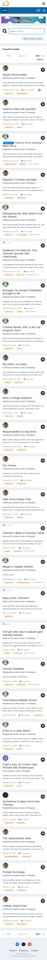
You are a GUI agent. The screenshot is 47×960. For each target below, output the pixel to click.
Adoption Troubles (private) (20, 179)
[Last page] (43, 56)
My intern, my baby (15, 364)
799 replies (28, 413)
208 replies (27, 194)
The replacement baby (17, 838)
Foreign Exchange (14, 872)
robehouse (7, 78)
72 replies (27, 921)
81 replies (25, 681)
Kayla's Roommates (15, 74)
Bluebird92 (7, 808)
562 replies (28, 124)
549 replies (27, 480)
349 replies (28, 161)
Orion (5, 771)
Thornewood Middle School (20, 700)
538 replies (25, 887)
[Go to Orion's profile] (5, 758)
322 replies (24, 650)
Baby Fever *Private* (16, 598)
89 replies (24, 819)
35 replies (25, 746)
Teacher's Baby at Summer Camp (23, 533)
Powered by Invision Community (23, 956)
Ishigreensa (8, 149)
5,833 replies (29, 90)
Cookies (34, 950)
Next (38, 56)
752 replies (25, 548)
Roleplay (31, 78)
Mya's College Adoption (17, 397)
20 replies (29, 379)
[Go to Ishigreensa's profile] (5, 136)
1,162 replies (26, 613)
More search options (33, 39)
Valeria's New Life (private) (19, 109)
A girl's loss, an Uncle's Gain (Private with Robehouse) (20, 766)
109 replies (25, 782)
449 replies (25, 715)
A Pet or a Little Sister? (17, 730)
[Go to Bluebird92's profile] (5, 795)
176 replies (25, 853)
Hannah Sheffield (13, 668)
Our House (9, 465)
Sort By (40, 59)
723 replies (28, 231)
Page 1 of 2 (23, 56)
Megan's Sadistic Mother (18, 566)
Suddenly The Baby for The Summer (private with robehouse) (20, 253)
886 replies (30, 271)
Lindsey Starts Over (15, 905)
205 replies (28, 514)
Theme (12, 950)
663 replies (31, 446)
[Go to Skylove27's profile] (5, 244)
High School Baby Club (17, 499)
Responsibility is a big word (19, 431)
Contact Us (23, 950)
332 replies (31, 579)
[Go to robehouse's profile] (5, 68)
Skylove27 (7, 260)
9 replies (30, 308)
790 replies (25, 345)
